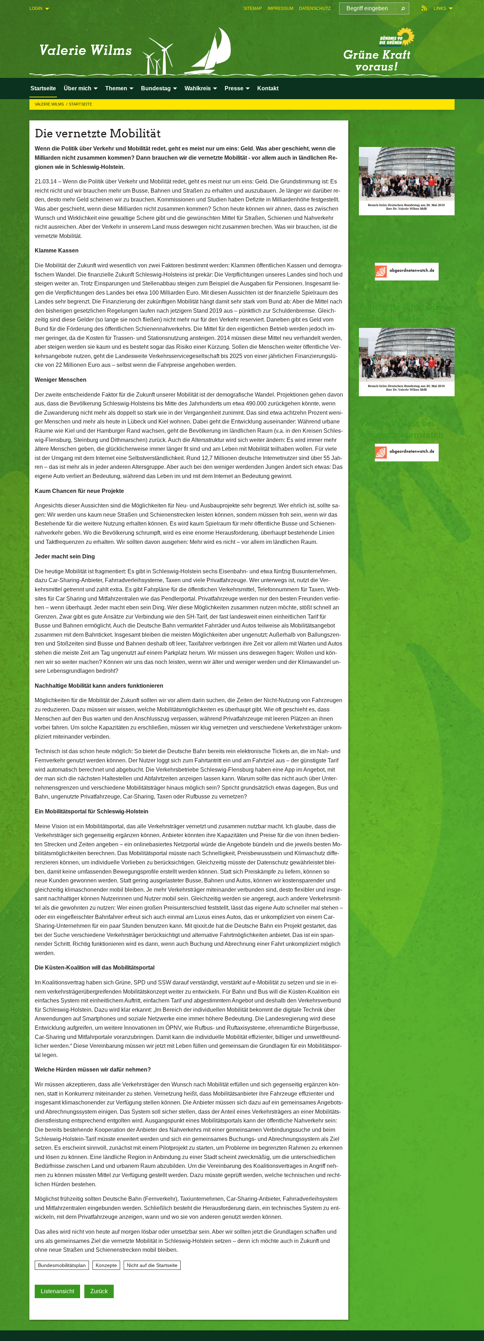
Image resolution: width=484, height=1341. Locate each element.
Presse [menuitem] (234, 88)
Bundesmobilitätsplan (62, 1265)
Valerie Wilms (50, 104)
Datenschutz (315, 8)
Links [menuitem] (440, 8)
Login (36, 8)
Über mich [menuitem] (77, 88)
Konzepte (106, 1265)
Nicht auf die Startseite (152, 1265)
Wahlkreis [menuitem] (198, 88)
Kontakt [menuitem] (267, 88)
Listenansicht (57, 1291)
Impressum (280, 8)
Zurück (99, 1291)
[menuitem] (252, 8)
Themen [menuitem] (116, 88)
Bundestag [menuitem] (156, 88)
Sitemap (252, 8)
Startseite (80, 104)
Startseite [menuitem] (43, 88)
